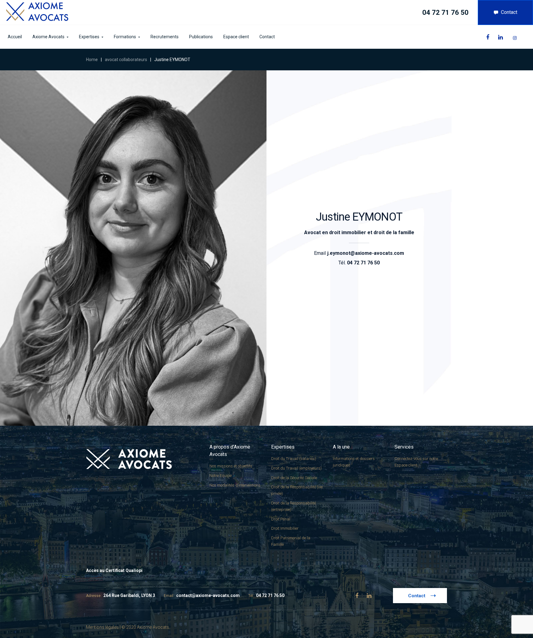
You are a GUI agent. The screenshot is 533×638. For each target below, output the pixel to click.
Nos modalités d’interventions (234, 485)
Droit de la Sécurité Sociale (294, 477)
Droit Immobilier (285, 528)
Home (92, 59)
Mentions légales (102, 627)
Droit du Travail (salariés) (293, 458)
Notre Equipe (220, 475)
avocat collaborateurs (126, 59)
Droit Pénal (280, 519)
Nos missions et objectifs (230, 466)
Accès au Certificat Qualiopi (114, 570)
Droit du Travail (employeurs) (296, 468)
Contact (509, 12)
